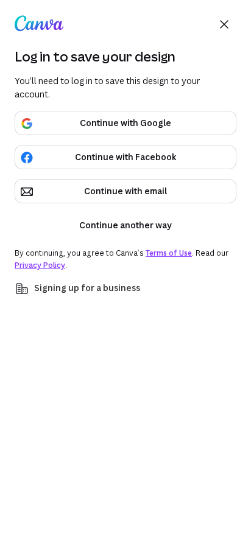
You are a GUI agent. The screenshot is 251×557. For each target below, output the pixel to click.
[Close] (224, 24)
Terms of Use (169, 253)
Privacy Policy (40, 265)
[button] (125, 288)
